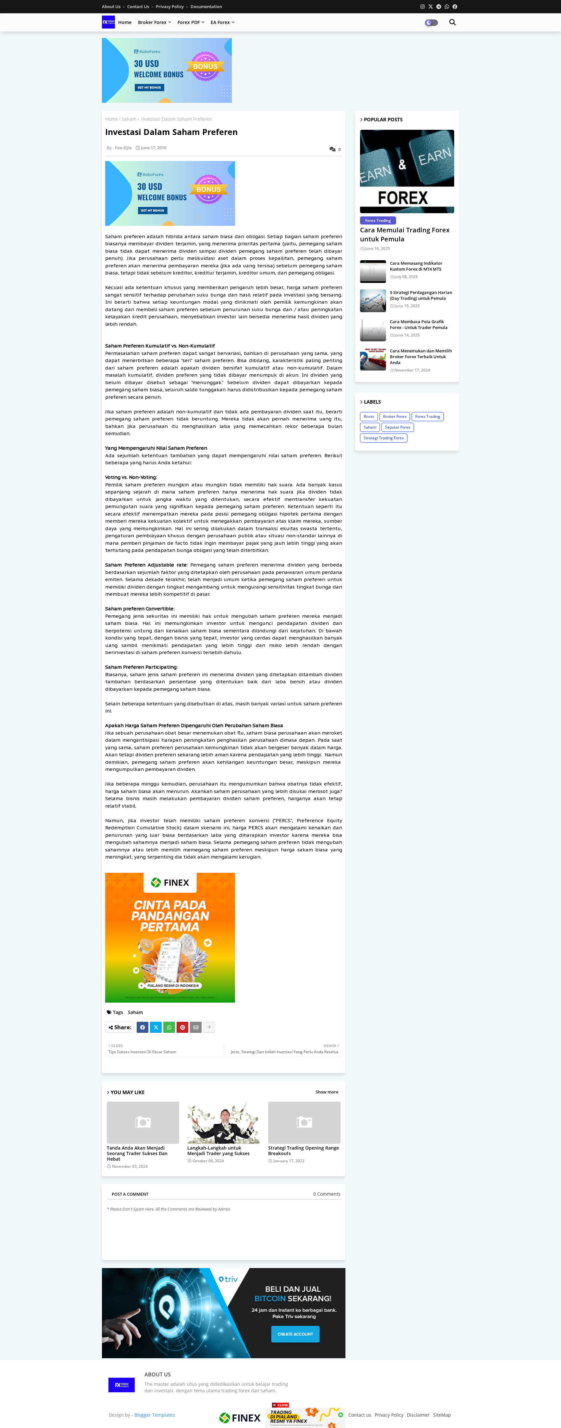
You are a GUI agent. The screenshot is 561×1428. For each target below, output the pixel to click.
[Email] (196, 1027)
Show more (327, 1092)
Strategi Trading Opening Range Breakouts (303, 1150)
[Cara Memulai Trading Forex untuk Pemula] (407, 171)
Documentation (206, 6)
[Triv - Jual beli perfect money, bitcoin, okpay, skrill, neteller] (223, 1356)
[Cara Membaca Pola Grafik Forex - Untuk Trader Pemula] (373, 330)
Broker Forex (152, 22)
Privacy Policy (170, 6)
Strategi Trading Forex (384, 438)
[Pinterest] (182, 1027)
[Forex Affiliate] (167, 101)
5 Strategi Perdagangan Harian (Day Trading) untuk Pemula (421, 295)
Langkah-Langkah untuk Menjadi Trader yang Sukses (218, 1150)
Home (124, 22)
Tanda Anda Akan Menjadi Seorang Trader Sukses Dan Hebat (137, 1153)
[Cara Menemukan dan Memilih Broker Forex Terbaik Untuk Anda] (373, 359)
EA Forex (220, 22)
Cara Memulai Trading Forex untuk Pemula (405, 234)
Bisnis (369, 416)
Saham (128, 119)
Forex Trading (427, 416)
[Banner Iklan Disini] (280, 1417)
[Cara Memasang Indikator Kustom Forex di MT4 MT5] (373, 271)
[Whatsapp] (169, 1027)
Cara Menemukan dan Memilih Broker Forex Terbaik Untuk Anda (421, 356)
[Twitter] (156, 1027)
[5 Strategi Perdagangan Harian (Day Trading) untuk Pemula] (373, 300)
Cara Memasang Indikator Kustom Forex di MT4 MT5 (416, 266)
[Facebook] (142, 1027)
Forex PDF (189, 22)
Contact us (138, 6)
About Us (111, 6)
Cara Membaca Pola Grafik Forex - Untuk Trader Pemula (419, 324)
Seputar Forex (397, 427)
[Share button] (209, 1027)
